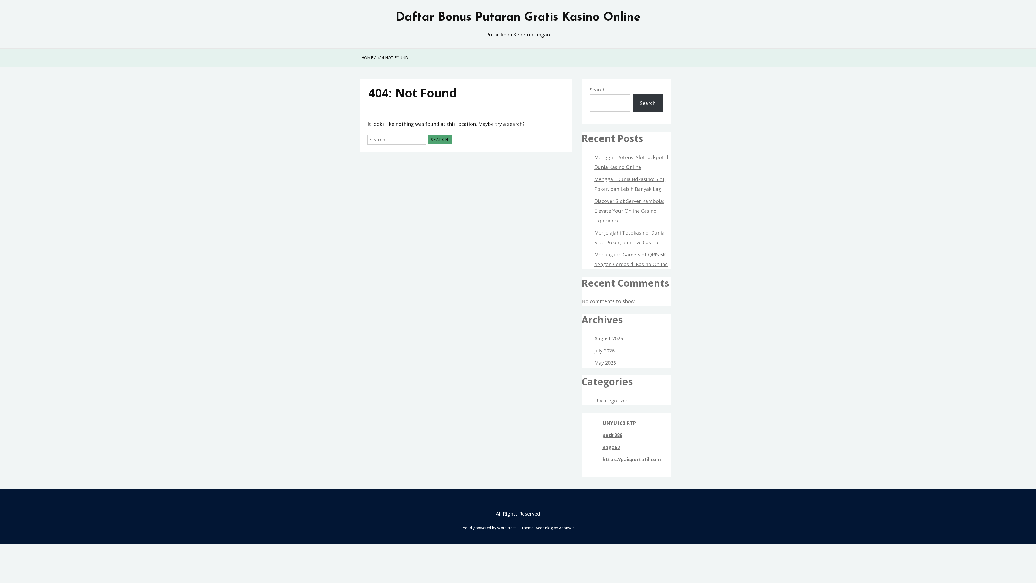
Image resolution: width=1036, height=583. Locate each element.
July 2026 (604, 350)
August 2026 (608, 338)
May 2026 (605, 363)
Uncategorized (611, 400)
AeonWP (566, 527)
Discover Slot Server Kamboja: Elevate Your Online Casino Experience (629, 211)
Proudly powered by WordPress (488, 527)
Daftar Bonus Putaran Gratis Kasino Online (518, 17)
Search (597, 89)
